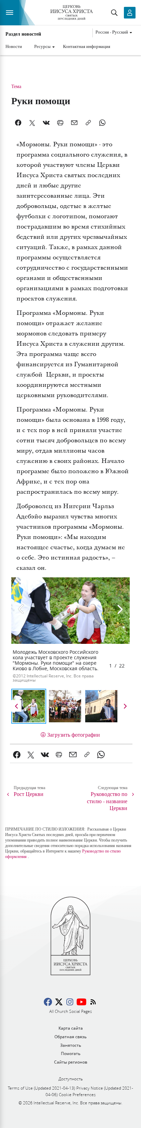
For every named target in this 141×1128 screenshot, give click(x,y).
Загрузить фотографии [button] (73, 734)
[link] (17, 754)
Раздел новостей (23, 34)
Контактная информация (86, 46)
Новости (13, 46)
